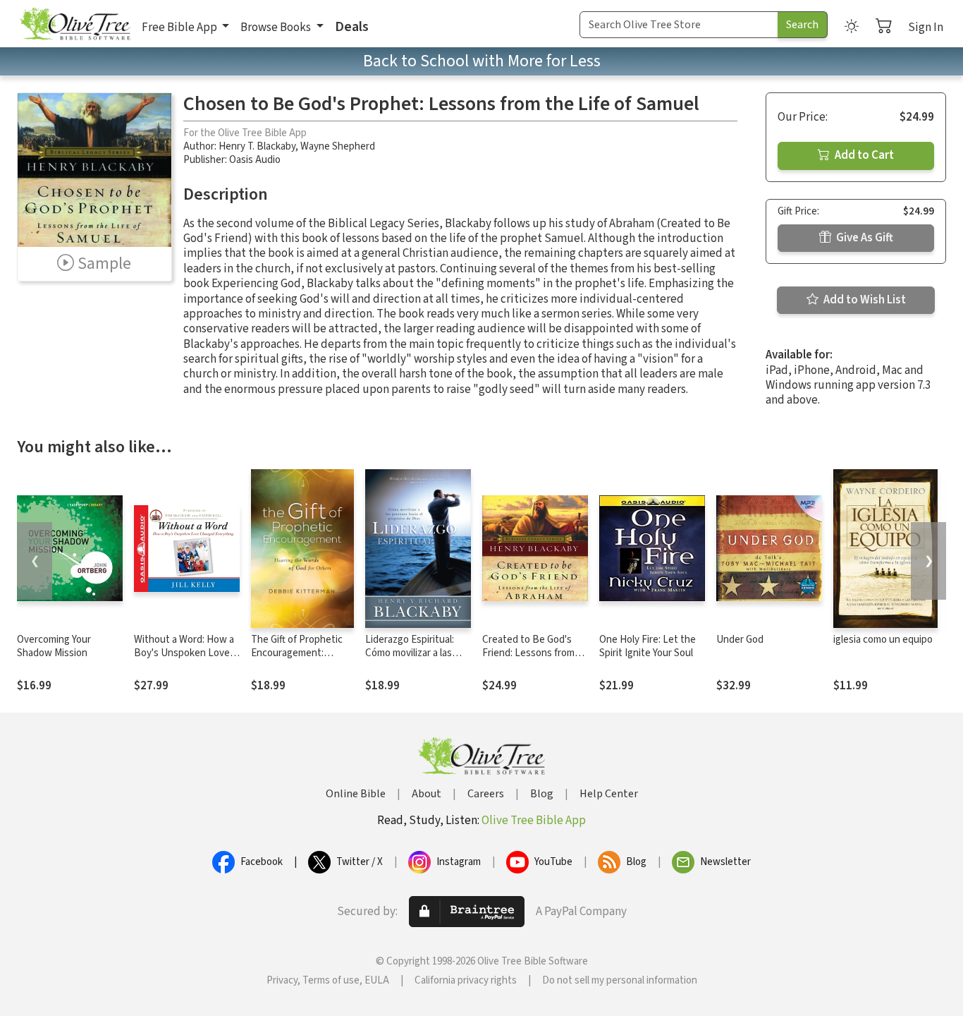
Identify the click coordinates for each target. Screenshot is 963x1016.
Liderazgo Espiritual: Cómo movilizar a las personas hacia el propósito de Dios (409, 659)
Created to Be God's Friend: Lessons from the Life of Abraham (528, 653)
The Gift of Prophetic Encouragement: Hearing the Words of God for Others (298, 659)
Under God (739, 639)
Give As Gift (863, 237)
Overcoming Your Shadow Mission (54, 646)
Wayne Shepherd (337, 146)
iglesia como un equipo (883, 639)
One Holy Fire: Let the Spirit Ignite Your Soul (647, 646)
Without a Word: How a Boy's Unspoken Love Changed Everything (184, 653)
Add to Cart (863, 155)
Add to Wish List (863, 299)
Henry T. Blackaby (257, 146)
